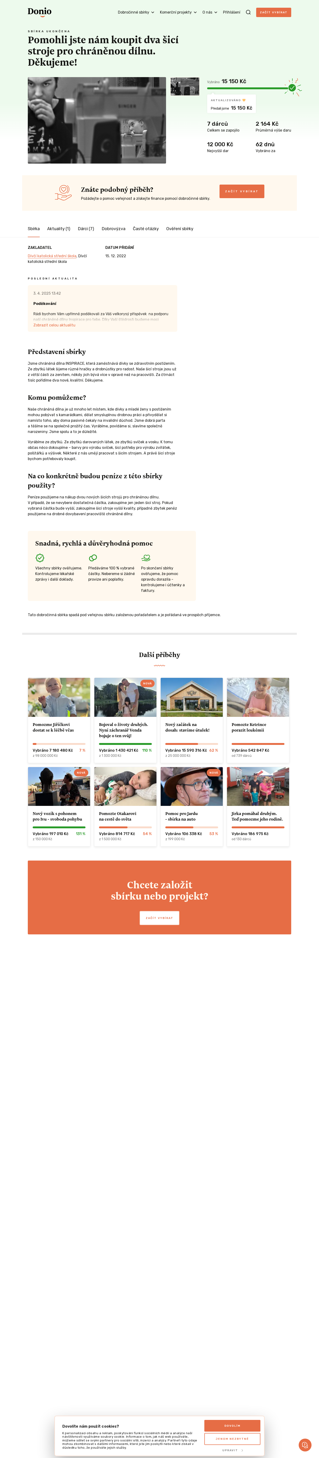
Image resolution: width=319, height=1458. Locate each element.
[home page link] (39, 12)
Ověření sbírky (179, 228)
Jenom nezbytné (232, 1438)
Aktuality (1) (58, 228)
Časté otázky (146, 228)
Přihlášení (231, 12)
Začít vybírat (273, 12)
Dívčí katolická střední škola (52, 256)
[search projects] (248, 12)
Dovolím (232, 1425)
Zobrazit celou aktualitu (54, 325)
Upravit (230, 1450)
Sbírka (34, 228)
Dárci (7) (86, 228)
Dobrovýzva (113, 228)
